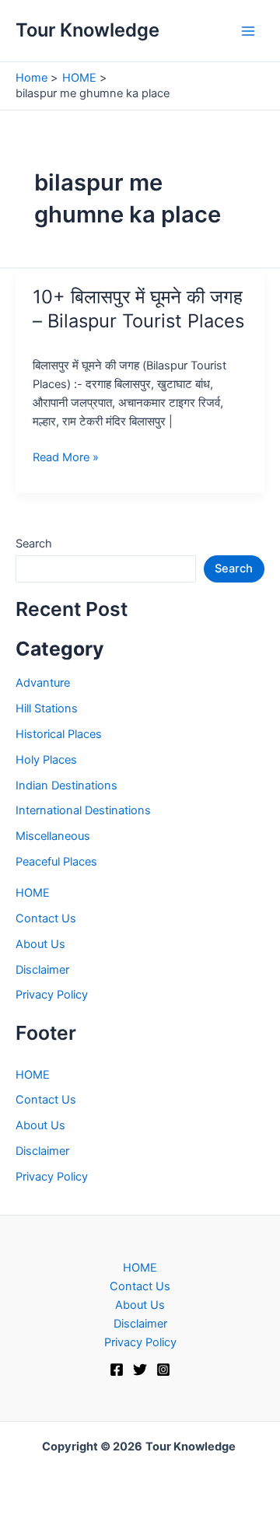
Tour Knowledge (87, 30)
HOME (33, 893)
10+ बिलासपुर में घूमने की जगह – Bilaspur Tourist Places (138, 308)
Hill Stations (47, 709)
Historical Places (59, 734)
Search (34, 544)
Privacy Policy (52, 995)
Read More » (66, 458)
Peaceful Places (56, 862)
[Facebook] (117, 1370)
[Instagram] (163, 1370)
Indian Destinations (66, 785)
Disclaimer (42, 970)
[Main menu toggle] (248, 31)
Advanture (43, 683)
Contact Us (46, 918)
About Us (40, 944)
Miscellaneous (53, 836)
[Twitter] (140, 1370)
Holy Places (46, 760)
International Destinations (83, 810)
